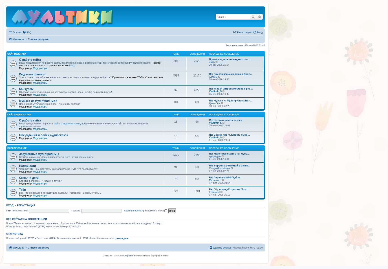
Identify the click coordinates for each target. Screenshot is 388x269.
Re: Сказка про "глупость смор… (229, 134)
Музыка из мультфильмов (38, 101)
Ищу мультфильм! (32, 74)
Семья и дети (29, 177)
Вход (9, 205)
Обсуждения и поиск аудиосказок (43, 135)
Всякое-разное (17, 148)
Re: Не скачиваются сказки (225, 120)
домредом (215, 156)
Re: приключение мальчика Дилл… (231, 74)
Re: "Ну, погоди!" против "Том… (229, 189)
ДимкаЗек (214, 103)
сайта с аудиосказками (67, 123)
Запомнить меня (154, 210)
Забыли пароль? (133, 210)
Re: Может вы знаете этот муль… (229, 153)
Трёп (22, 189)
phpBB (128, 255)
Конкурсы (26, 89)
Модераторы (40, 68)
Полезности (27, 166)
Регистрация (26, 205)
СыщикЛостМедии (219, 168)
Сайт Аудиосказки (19, 114)
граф (212, 62)
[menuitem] (26, 32)
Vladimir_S (215, 91)
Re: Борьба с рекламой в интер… (230, 165)
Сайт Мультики (16, 54)
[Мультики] (62, 18)
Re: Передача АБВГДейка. (225, 177)
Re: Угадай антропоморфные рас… (231, 88)
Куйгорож (214, 192)
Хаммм (213, 76)
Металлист (215, 180)
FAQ (71, 65)
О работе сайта (30, 59)
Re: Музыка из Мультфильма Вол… (231, 100)
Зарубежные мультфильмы (39, 154)
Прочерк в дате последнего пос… (230, 59)
